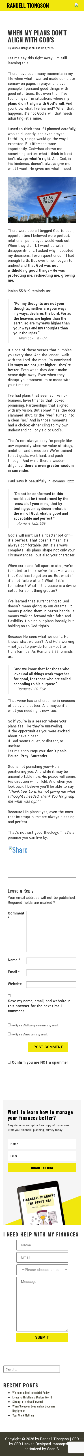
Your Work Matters (23, 1415)
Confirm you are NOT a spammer (39, 1062)
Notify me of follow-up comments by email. (35, 1025)
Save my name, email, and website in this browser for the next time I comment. (39, 1006)
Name (14, 960)
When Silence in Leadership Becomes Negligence (33, 1408)
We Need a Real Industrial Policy (30, 1392)
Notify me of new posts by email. (29, 1034)
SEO (75, 1439)
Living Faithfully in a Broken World (32, 1397)
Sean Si (53, 1448)
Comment (16, 916)
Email (14, 972)
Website (15, 983)
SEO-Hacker (24, 1444)
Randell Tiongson (54, 1439)
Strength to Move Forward (27, 1401)
